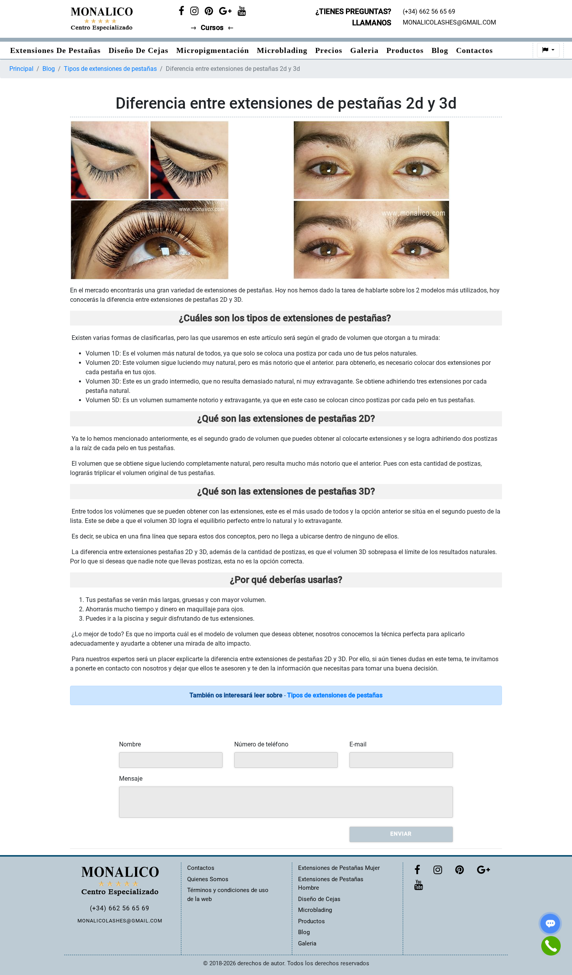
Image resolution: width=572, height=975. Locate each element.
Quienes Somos (207, 879)
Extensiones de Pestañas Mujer (339, 867)
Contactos (474, 50)
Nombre (130, 744)
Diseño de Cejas (138, 50)
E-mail (358, 744)
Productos (405, 50)
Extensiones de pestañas (55, 50)
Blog (440, 50)
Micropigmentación (212, 50)
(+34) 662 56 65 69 (119, 908)
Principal (21, 68)
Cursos (212, 27)
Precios (328, 50)
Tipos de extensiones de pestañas (110, 68)
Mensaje (130, 778)
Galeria (364, 50)
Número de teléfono (261, 744)
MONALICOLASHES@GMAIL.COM (119, 921)
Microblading (282, 50)
